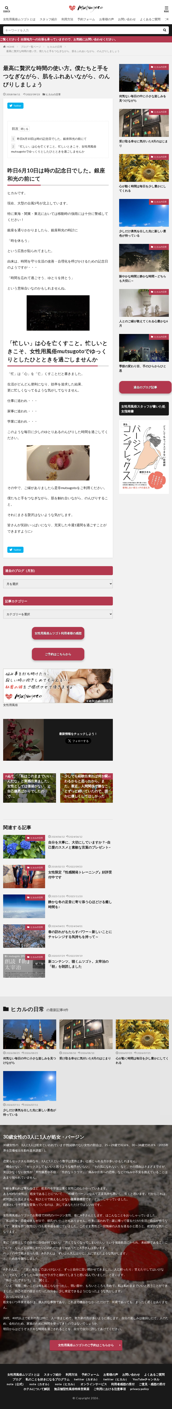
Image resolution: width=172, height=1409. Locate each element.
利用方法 (67, 19)
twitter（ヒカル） (115, 1379)
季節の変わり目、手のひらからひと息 (142, 368)
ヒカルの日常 (54, 46)
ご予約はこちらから (58, 654)
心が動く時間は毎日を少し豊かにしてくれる (142, 188)
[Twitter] (15, 106)
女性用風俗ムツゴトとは (19, 19)
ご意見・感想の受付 (152, 1384)
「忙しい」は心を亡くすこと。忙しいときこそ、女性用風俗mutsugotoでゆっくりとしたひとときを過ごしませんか (53, 149)
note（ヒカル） (65, 1384)
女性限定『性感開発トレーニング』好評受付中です (80, 874)
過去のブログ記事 (145, 387)
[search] (164, 30)
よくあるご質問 (150, 19)
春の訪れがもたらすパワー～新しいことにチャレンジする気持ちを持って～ (80, 934)
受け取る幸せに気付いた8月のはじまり (143, 143)
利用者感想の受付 (123, 1384)
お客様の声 (106, 19)
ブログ (17, 1379)
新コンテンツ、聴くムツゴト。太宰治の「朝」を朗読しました (78, 963)
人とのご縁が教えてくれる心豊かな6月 (143, 323)
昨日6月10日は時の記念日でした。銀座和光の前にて (49, 138)
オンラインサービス (94, 1384)
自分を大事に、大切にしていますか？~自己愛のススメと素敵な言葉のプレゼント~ (79, 844)
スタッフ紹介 (48, 19)
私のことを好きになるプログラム (48, 1379)
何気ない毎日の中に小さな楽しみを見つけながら (142, 98)
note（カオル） (40, 1384)
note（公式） (16, 1384)
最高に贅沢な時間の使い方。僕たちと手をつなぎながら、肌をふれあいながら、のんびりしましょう (63, 51)
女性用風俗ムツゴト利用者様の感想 (58, 633)
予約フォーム (86, 19)
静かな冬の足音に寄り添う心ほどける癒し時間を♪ (80, 904)
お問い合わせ (127, 19)
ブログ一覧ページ (31, 46)
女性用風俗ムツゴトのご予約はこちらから (86, 1345)
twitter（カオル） (86, 1379)
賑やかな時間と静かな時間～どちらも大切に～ (142, 278)
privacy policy (139, 1389)
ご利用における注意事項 (110, 1389)
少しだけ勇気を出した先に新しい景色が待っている (142, 233)
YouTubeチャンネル (146, 1379)
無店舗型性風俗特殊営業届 (71, 1389)
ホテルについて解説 (36, 1389)
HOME (10, 46)
